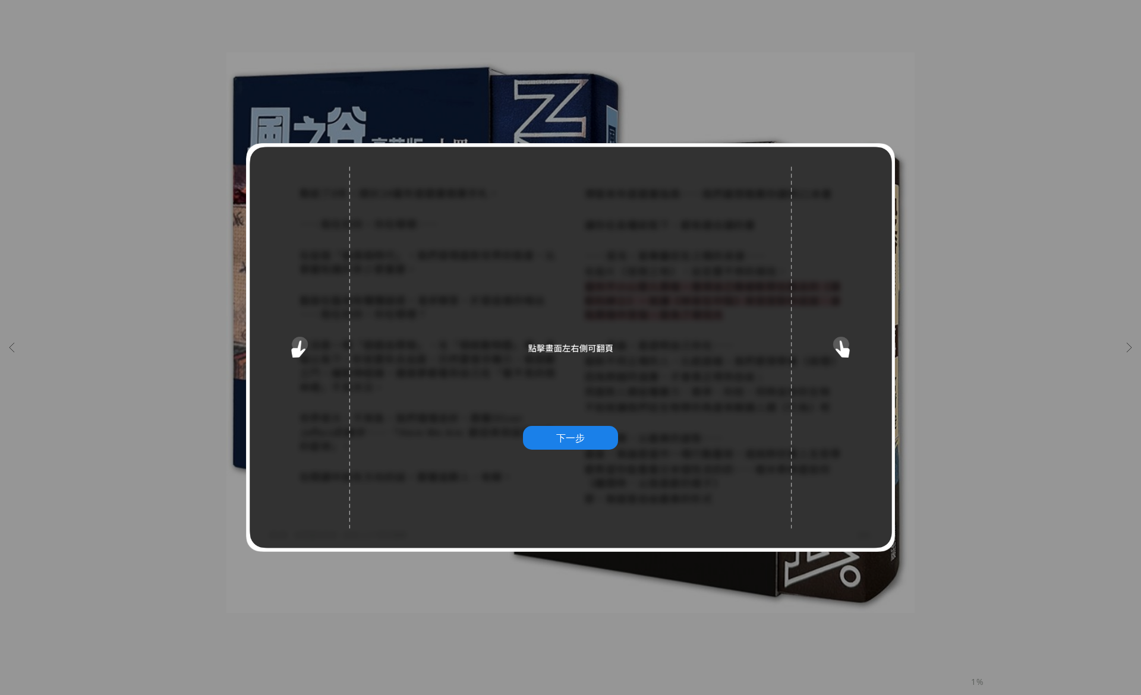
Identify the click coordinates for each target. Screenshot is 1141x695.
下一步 (570, 437)
